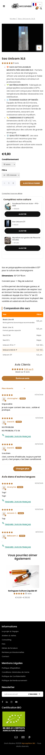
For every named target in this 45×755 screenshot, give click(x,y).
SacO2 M (6, 335)
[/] (2, 701)
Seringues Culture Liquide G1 (22, 590)
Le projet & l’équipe (10, 631)
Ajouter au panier (31, 183)
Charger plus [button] (22, 468)
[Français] (37, 4)
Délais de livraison (10, 648)
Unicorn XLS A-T (10, 350)
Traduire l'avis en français (18, 436)
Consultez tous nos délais (12, 193)
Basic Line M (8, 319)
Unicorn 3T (7, 355)
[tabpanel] (22, 583)
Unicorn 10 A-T (9, 345)
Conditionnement (10, 159)
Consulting (6, 640)
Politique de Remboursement (14, 680)
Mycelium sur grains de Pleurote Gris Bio (26, 239)
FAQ (3, 644)
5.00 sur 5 (28, 369)
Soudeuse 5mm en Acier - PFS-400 (25, 205)
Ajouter (22, 214)
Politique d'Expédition (11, 668)
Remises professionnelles (13, 652)
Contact (5, 656)
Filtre (4, 170)
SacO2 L (6, 340)
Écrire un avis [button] (22, 378)
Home (13, 19)
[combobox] (36, 4)
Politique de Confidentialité (13, 676)
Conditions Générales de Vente (15, 672)
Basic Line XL (8, 327)
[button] (7, 63)
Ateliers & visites (9, 635)
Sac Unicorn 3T (18, 222)
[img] (7, 395)
